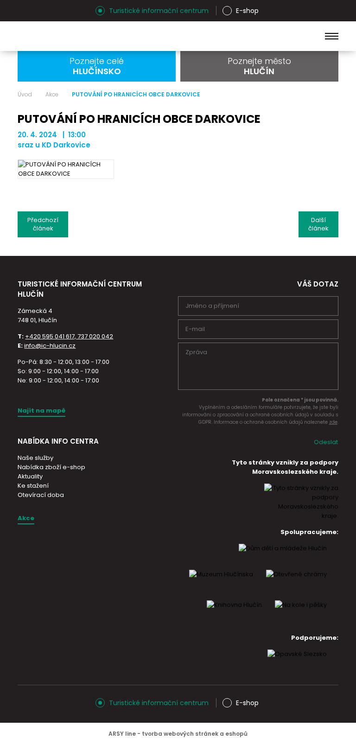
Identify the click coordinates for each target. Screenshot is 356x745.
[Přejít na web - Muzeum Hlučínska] (221, 583)
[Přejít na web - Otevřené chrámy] (296, 583)
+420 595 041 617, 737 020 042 (69, 336)
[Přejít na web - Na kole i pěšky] (301, 613)
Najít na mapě (41, 410)
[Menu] (331, 36)
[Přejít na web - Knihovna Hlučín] (234, 613)
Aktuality (30, 476)
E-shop (247, 10)
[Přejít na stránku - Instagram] (25, 11)
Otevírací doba (41, 494)
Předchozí (42, 224)
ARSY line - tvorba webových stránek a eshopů (178, 734)
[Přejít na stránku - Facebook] (41, 11)
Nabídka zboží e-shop (51, 467)
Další (318, 224)
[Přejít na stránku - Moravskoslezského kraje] (301, 515)
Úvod (25, 94)
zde (333, 422)
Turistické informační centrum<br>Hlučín (91, 36)
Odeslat (326, 442)
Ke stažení (33, 485)
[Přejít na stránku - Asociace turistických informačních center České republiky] (122, 306)
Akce (51, 94)
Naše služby (35, 457)
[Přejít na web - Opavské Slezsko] (297, 662)
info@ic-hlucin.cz (50, 345)
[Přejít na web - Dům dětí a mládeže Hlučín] (283, 557)
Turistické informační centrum (159, 10)
